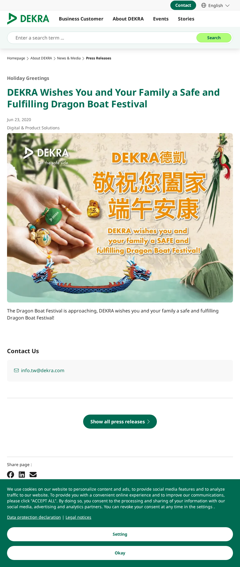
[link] (215, 5)
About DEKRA (128, 19)
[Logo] (30, 19)
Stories (186, 19)
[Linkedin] (22, 474)
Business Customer (81, 19)
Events (161, 19)
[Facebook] (10, 474)
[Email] (33, 474)
